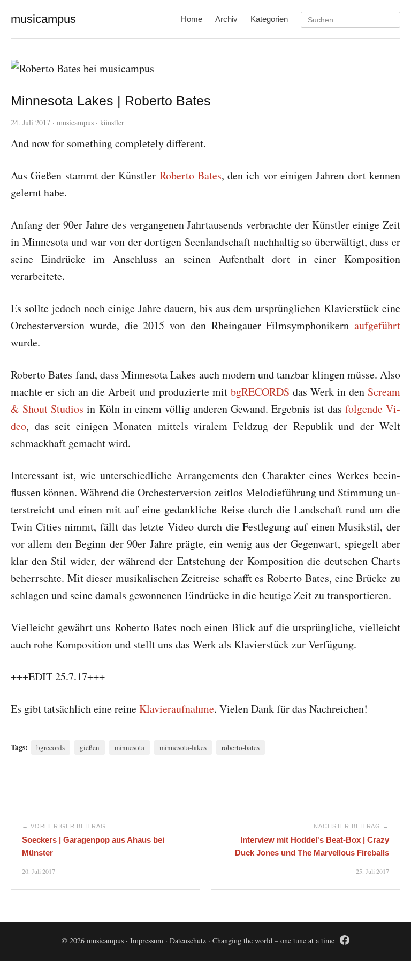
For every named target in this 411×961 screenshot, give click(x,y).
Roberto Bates (190, 175)
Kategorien (269, 19)
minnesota (129, 747)
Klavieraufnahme (176, 708)
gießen (90, 747)
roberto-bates (241, 747)
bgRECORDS (260, 391)
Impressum (146, 940)
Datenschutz (188, 940)
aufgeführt (377, 325)
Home (191, 19)
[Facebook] (344, 942)
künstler (112, 122)
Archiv (226, 19)
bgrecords (50, 747)
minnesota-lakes (183, 747)
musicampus (75, 122)
